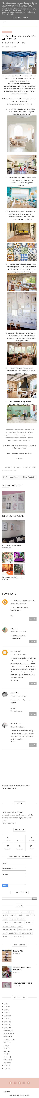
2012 (5, 1069)
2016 (5, 1022)
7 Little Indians (17, 936)
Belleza (13, 915)
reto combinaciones (25, 929)
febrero (6, 1060)
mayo (6, 1051)
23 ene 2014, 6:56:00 (18, 727)
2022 (5, 1004)
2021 (5, 1007)
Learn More (16, 18)
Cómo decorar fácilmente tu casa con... (13, 578)
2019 (5, 1013)
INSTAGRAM (8, 840)
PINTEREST (19, 840)
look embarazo (14, 933)
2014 (5, 1028)
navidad (5, 926)
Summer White (18, 951)
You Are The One (16, 711)
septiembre (7, 1039)
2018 (5, 1016)
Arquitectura (18, 922)
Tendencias (24, 912)
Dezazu (14, 629)
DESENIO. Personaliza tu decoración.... (12, 546)
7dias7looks (7, 922)
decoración (7, 32)
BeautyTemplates (25, 1095)
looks (5, 912)
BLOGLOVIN (8, 849)
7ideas (5, 919)
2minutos (16, 724)
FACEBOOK (31, 840)
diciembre (7, 1031)
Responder (33, 619)
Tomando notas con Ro (23, 601)
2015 (5, 1025)
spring (21, 915)
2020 (5, 1010)
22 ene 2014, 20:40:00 (18, 632)
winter (5, 915)
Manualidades (30, 915)
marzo (6, 1057)
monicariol (8, 46)
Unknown (16, 651)
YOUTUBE (19, 849)
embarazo (6, 936)
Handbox (29, 922)
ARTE (4, 933)
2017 (5, 1019)
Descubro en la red (9, 929)
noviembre (7, 1034)
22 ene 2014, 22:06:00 (18, 696)
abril (5, 1054)
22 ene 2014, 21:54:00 (18, 654)
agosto (6, 1042)
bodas (13, 926)
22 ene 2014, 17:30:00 (18, 604)
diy (32, 912)
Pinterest (24, 445)
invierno (13, 919)
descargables (26, 933)
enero (6, 1063)
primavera (22, 919)
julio (5, 1045)
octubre (6, 1036)
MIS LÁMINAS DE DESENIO (13, 516)
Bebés (20, 926)
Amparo (15, 693)
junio (5, 1048)
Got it (25, 18)
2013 (5, 1065)
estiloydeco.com (13, 429)
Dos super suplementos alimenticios (22, 968)
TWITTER (31, 849)
